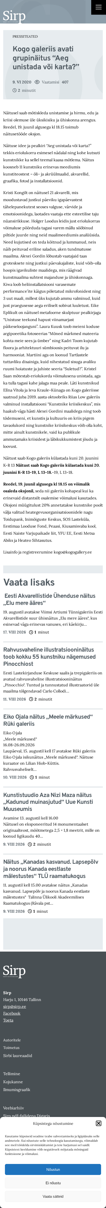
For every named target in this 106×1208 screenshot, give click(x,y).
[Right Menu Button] (99, 8)
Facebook (11, 1013)
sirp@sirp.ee (14, 1006)
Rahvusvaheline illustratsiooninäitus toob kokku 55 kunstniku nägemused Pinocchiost (49, 657)
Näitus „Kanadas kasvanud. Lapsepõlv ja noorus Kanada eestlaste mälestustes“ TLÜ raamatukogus (50, 869)
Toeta (8, 1020)
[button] (98, 1123)
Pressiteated (25, 36)
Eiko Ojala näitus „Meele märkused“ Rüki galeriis (48, 721)
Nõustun (53, 1169)
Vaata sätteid (53, 1196)
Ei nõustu (53, 1183)
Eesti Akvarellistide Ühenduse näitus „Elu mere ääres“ (49, 600)
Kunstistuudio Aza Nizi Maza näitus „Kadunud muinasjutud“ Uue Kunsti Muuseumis (48, 802)
